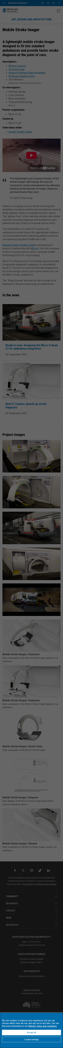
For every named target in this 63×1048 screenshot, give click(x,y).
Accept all (31, 1032)
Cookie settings (31, 1039)
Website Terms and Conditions (42, 1026)
